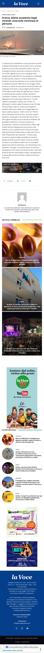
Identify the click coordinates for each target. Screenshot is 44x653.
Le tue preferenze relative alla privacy (23, 647)
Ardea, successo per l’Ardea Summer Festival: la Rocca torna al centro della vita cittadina (22, 351)
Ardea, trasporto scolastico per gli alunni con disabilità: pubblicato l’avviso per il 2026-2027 (29, 498)
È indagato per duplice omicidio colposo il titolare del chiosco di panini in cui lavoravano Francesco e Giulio (28, 483)
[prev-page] (3, 359)
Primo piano (10, 11)
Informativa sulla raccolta (13, 650)
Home (4, 11)
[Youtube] (27, 628)
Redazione (11, 27)
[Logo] (21, 3)
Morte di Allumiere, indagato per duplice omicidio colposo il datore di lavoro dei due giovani (22, 262)
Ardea (22, 301)
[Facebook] (17, 628)
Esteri (17, 11)
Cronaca (22, 257)
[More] (30, 181)
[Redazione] (3, 27)
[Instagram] (22, 628)
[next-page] (6, 359)
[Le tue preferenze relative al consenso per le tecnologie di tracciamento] (40, 649)
